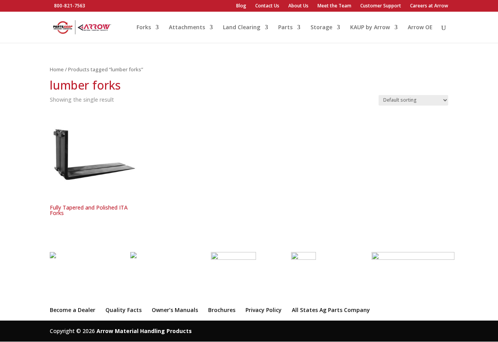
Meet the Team (334, 6)
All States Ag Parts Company (331, 310)
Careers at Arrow (429, 6)
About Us (298, 6)
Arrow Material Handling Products (144, 331)
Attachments (187, 28)
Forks (144, 28)
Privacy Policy (263, 310)
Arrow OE (420, 28)
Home (57, 69)
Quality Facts (123, 310)
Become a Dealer (72, 310)
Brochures (221, 310)
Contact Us (267, 6)
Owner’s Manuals (175, 310)
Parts (285, 28)
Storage (321, 28)
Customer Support (380, 6)
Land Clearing (241, 28)
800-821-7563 (69, 5)
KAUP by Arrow (370, 28)
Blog (241, 6)
